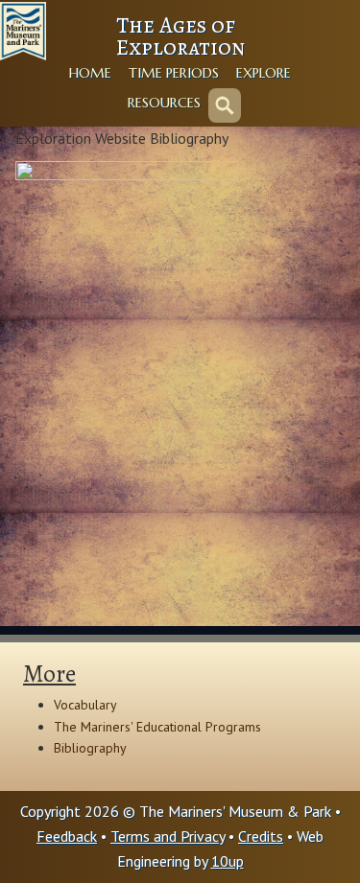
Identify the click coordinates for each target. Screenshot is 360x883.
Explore (263, 72)
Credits (260, 836)
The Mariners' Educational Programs (157, 726)
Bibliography (90, 747)
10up (227, 861)
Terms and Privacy (167, 836)
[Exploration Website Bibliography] (126, 303)
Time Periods (174, 72)
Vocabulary (85, 704)
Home (90, 72)
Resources (164, 102)
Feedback (66, 836)
